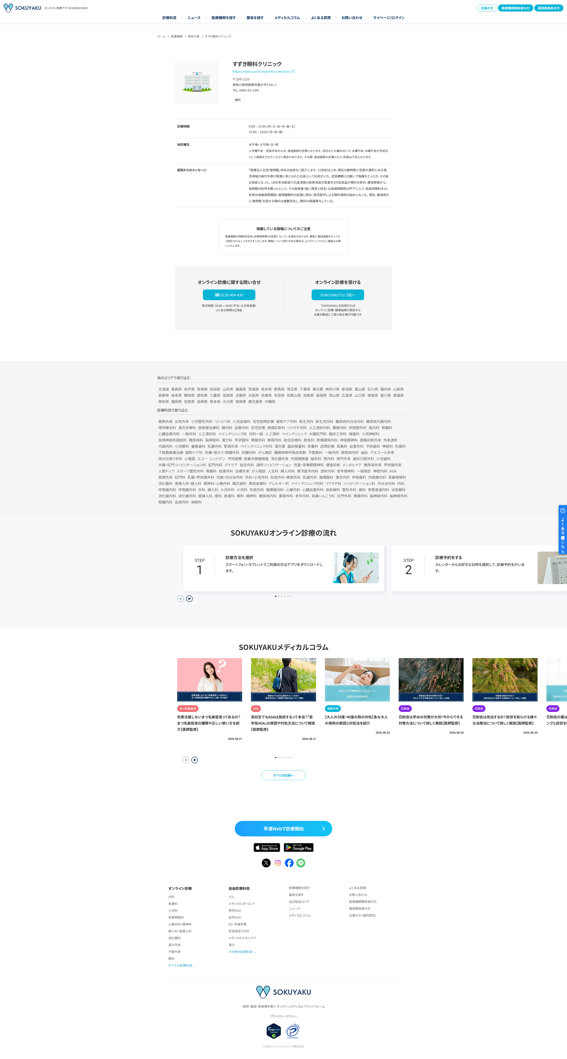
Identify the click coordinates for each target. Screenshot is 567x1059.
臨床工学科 (338, 433)
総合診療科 (292, 440)
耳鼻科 (342, 446)
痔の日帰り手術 (170, 458)
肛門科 (180, 477)
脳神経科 (212, 440)
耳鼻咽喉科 (397, 477)
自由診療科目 (239, 888)
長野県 (163, 395)
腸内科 (227, 427)
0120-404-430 (232, 294)
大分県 (228, 401)
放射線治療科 (208, 427)
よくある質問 (321, 17)
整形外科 (349, 489)
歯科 (362, 489)
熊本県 (215, 401)
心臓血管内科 (169, 433)
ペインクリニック (294, 433)
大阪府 (253, 395)
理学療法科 (167, 427)
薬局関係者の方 (549, 8)
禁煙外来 (165, 477)
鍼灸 (364, 452)
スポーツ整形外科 (190, 471)
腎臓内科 (165, 502)
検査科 (354, 433)
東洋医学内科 (307, 471)
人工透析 (272, 433)
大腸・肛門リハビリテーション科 (182, 464)
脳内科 (374, 427)
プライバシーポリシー (283, 1016)
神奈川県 (194, 36)
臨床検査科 (296, 446)
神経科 (387, 446)
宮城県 (202, 389)
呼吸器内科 (167, 489)
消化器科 (165, 483)
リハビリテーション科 (359, 483)
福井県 (385, 389)
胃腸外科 (258, 440)
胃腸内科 (360, 495)
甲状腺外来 (393, 464)
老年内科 (302, 495)
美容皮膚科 (257, 483)
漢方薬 (280, 446)
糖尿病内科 (268, 495)
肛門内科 (215, 464)
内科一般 (256, 433)
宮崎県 (240, 401)
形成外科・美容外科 (285, 477)
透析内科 (327, 471)
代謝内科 (165, 446)
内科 (400, 483)
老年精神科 (346, 471)
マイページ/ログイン (389, 17)
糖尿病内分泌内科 (350, 421)
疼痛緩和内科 (327, 440)
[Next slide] (189, 598)
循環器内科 (275, 489)
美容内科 (274, 440)
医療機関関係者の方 (516, 8)
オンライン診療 (180, 888)
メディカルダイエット (242, 903)
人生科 (273, 471)
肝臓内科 (249, 452)
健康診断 (333, 464)
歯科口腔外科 (363, 458)
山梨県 (398, 389)
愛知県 (202, 395)
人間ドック (166, 471)
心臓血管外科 (313, 489)
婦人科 (213, 489)
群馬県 (279, 389)
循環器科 (326, 477)
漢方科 (227, 440)
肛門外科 (344, 495)
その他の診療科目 (241, 951)
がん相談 (259, 471)
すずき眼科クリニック (218, 36)
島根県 (321, 395)
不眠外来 (174, 951)
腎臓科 (387, 427)
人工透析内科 (319, 427)
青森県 (176, 389)
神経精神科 (349, 440)
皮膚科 (229, 495)
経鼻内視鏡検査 (256, 458)
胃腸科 (211, 471)
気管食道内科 (378, 489)
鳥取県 (308, 395)
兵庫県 (266, 395)
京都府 (240, 395)
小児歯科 (383, 458)
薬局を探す (255, 17)
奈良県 (279, 395)
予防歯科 (373, 446)
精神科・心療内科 (217, 483)
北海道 (163, 389)
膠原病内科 (350, 452)
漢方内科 (343, 477)
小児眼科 (182, 446)
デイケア (231, 464)
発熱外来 (165, 421)
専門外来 (343, 458)
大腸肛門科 (318, 433)
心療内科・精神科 (180, 924)
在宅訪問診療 (263, 421)
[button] (194, 760)
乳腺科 (400, 446)
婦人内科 (288, 471)
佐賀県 (189, 401)
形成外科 (257, 489)
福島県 (240, 389)
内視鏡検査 (300, 458)
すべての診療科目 (180, 965)
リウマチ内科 (297, 427)
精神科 (251, 495)
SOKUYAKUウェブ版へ (337, 294)
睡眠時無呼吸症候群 (290, 452)
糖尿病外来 (373, 464)
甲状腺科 (242, 440)
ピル (231, 896)
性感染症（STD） (239, 931)
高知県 (163, 401)
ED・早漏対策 (238, 924)
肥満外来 (231, 446)
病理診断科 (276, 427)
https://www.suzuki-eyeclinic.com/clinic (262, 71)
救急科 (309, 440)
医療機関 (177, 36)
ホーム (161, 36)
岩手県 (189, 389)
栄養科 (312, 446)
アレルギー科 (279, 483)
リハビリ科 (223, 421)
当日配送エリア (299, 901)
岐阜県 (176, 395)
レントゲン (217, 458)
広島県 (347, 395)
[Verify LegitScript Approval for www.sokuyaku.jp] (273, 1031)
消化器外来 (280, 458)
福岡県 (176, 401)
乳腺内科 (215, 446)
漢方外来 (174, 944)
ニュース (194, 17)
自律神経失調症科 (172, 440)
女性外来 (182, 421)
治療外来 (242, 471)
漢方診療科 (187, 427)
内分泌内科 (386, 483)
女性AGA (235, 917)
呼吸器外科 (187, 489)
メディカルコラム (287, 17)
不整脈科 (315, 452)
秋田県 (215, 389)
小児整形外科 (201, 421)
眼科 (240, 495)
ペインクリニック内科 (307, 483)
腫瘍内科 (339, 427)
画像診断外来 (370, 440)
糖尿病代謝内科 (378, 421)
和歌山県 (294, 395)
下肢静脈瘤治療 (170, 452)
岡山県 (334, 395)
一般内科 (332, 452)
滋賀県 (228, 395)
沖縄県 (270, 401)
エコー (202, 458)
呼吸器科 (359, 477)
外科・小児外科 (256, 477)
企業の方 (487, 8)
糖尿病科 (196, 440)
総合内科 (247, 464)
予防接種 (234, 458)
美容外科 (286, 495)
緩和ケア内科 (286, 421)
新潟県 (347, 389)
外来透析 (390, 440)
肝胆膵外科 (358, 427)
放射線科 (333, 489)
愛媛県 (398, 395)
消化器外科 (187, 495)
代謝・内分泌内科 (229, 477)
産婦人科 (205, 495)
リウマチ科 (333, 483)
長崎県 (202, 401)
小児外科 (227, 489)
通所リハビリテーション (273, 464)
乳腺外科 (310, 477)
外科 (201, 489)
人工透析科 (207, 433)
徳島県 (372, 395)
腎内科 (329, 458)
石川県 (372, 389)
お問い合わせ (352, 17)
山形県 (228, 389)
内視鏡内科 (377, 477)
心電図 (189, 458)
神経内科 (380, 471)
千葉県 (305, 389)
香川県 (385, 395)
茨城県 (253, 389)
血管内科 (242, 427)
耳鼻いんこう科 (323, 495)
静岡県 (189, 395)
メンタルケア (352, 464)
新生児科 (306, 421)
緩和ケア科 (194, 452)
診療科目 (169, 17)
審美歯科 (198, 446)
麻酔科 (196, 502)
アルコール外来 (382, 452)
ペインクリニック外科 (256, 446)
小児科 (242, 489)
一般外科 (189, 433)
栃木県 (266, 389)
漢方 (232, 944)
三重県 (215, 395)
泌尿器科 (398, 489)
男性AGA (235, 910)
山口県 (360, 395)
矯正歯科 (239, 483)
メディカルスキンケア (242, 938)
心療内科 (293, 489)
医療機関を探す (224, 17)
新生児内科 (324, 421)
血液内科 (182, 502)
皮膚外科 (226, 471)
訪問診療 (327, 446)
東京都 (318, 389)
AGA (393, 471)
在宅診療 (258, 427)
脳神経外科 (399, 495)
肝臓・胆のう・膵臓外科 (222, 452)
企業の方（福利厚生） (363, 915)
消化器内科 (167, 495)
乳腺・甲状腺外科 (201, 477)
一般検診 (364, 471)
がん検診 (265, 452)
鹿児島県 (255, 401)
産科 (218, 495)
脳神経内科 (379, 495)
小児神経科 (370, 433)
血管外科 (357, 446)
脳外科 (316, 458)
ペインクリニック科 (232, 433)
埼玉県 (292, 389)
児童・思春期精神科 (309, 464)
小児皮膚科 (241, 421)
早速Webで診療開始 (284, 828)
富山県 (360, 389)
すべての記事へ (283, 775)
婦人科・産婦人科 (180, 931)
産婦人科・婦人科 (188, 483)
